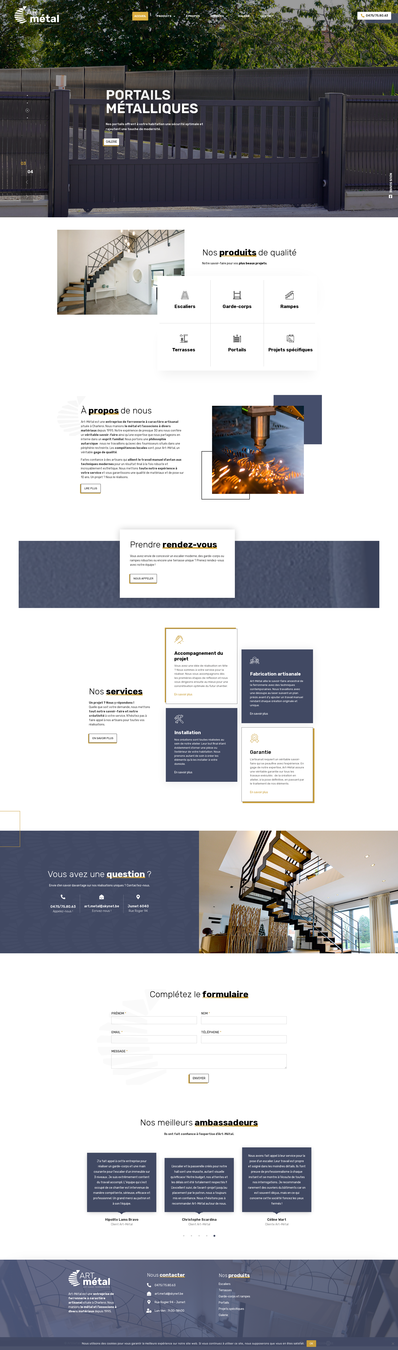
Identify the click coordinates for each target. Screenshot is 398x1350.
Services (217, 16)
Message (119, 1051)
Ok (311, 1343)
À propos (193, 16)
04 (23, 163)
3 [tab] (199, 1236)
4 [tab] (207, 1236)
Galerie (244, 16)
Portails (224, 1302)
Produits (164, 16)
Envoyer (199, 1078)
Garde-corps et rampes (234, 1296)
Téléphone (211, 1032)
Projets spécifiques (231, 1309)
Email (117, 1032)
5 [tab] (214, 1236)
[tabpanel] (126, 1192)
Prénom (118, 1013)
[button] (91, 488)
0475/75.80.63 (63, 907)
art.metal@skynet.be (101, 906)
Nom (205, 1013)
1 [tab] (184, 1236)
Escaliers (225, 1284)
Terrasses (225, 1290)
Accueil (140, 16)
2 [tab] (191, 1236)
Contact (267, 16)
